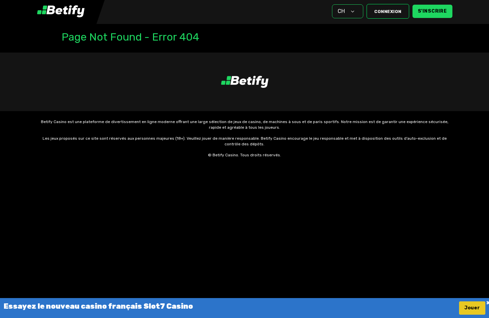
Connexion (388, 11)
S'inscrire (432, 11)
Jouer (472, 308)
